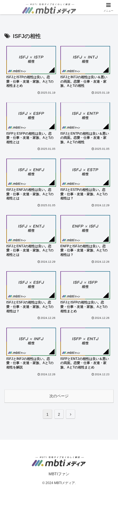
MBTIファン (59, 474)
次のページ (59, 396)
